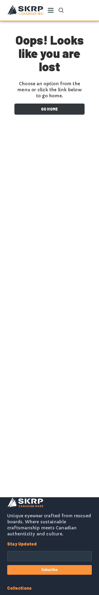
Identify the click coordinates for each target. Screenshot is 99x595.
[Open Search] (61, 10)
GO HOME (49, 109)
